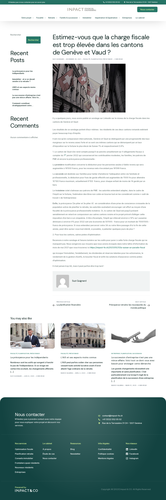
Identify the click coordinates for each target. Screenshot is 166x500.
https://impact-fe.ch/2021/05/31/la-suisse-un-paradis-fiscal (117, 247)
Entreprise (115, 353)
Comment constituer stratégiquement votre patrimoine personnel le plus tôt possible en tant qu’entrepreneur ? (26, 104)
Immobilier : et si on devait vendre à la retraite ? (23, 80)
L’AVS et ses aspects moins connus (23, 88)
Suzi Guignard (58, 59)
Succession (137, 353)
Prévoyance (107, 59)
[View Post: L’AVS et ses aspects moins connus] (83, 336)
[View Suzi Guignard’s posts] (62, 281)
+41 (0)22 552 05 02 (112, 2)
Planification (96, 59)
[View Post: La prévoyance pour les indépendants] (32, 336)
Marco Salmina (67, 373)
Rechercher (15, 35)
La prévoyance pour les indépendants (22, 72)
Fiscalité (86, 59)
